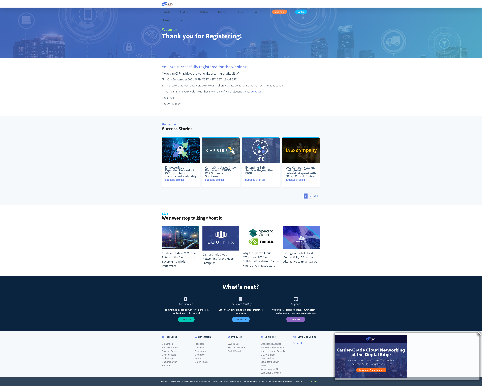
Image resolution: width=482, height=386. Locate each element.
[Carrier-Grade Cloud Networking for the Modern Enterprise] (220, 238)
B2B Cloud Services (271, 373)
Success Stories (175, 180)
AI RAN (264, 365)
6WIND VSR (234, 344)
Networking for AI (269, 369)
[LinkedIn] (302, 343)
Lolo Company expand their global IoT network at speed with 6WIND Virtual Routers (300, 171)
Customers (200, 347)
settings (299, 381)
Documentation (169, 362)
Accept (314, 381)
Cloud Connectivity (270, 362)
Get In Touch (201, 362)
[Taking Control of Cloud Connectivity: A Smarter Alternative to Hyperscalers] (301, 237)
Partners (199, 358)
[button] (182, 20)
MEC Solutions (268, 355)
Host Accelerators (236, 347)
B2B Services (267, 358)
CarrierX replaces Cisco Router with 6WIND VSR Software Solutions (220, 171)
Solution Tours (169, 355)
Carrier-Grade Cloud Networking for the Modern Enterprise (219, 259)
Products (199, 344)
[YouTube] (298, 343)
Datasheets (167, 344)
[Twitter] (294, 343)
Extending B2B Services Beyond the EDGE (259, 170)
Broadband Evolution (271, 344)
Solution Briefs (169, 351)
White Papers (168, 358)
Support (166, 365)
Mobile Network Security (273, 351)
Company (199, 355)
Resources (200, 351)
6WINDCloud (234, 351)
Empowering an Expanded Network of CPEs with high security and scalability (180, 171)
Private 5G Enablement (272, 347)
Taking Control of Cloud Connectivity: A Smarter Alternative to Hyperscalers (300, 257)
